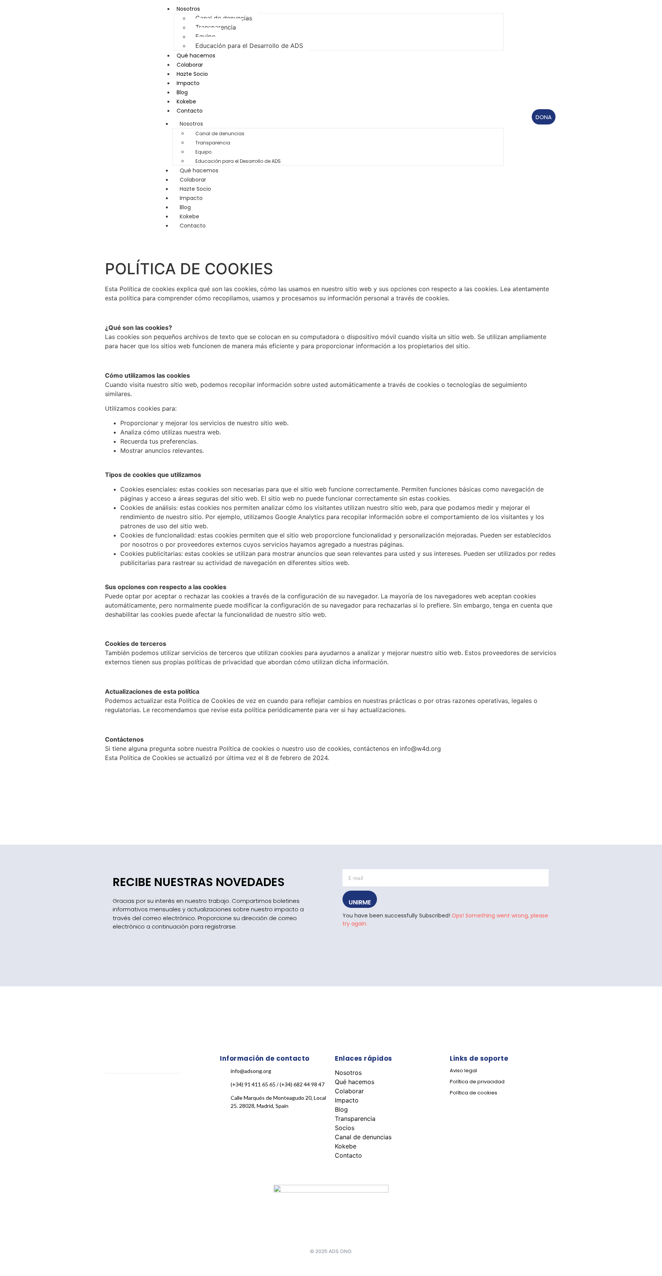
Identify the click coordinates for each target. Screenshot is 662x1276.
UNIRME (360, 902)
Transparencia (215, 27)
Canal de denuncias (223, 18)
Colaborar (349, 1091)
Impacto (347, 1100)
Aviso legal (463, 1070)
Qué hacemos (354, 1082)
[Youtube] (149, 1085)
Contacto (190, 111)
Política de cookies (473, 1092)
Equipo (205, 36)
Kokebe (345, 1146)
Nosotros (191, 124)
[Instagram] (122, 1085)
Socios (344, 1128)
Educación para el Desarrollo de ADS (249, 45)
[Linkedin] (136, 1085)
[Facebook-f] (108, 1085)
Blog (341, 1109)
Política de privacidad (477, 1081)
